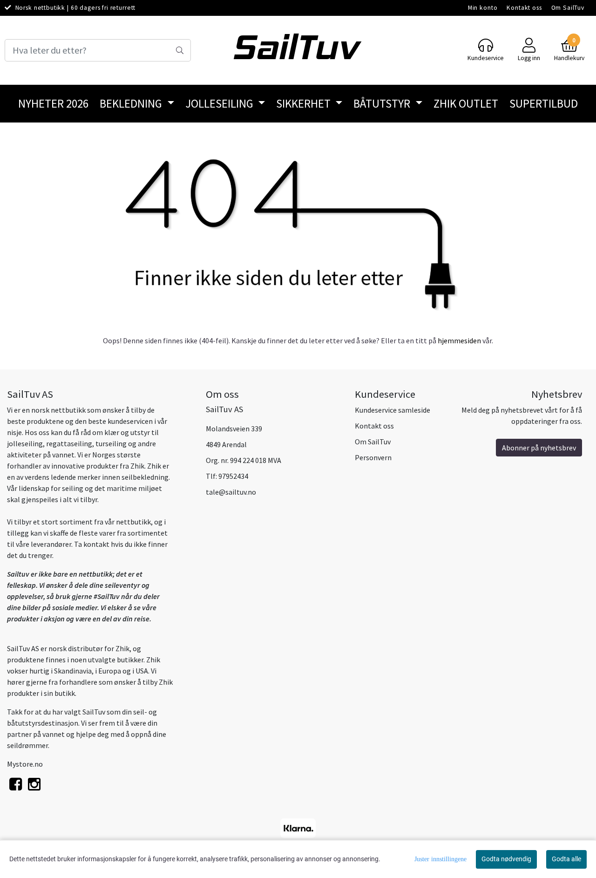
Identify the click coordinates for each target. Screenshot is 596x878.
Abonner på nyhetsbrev (539, 447)
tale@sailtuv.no (231, 492)
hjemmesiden (459, 340)
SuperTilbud (543, 103)
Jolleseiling (220, 103)
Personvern (373, 457)
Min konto (483, 8)
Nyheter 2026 (53, 103)
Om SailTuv (568, 8)
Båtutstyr (383, 103)
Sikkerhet (304, 103)
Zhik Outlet (465, 103)
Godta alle (566, 859)
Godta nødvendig (506, 859)
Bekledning (132, 103)
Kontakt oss (524, 8)
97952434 (233, 476)
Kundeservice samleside (392, 410)
